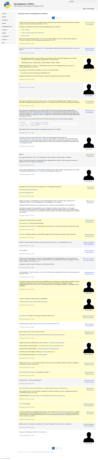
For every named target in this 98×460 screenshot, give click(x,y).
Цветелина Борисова (88, 317)
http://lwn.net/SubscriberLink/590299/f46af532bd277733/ (46, 323)
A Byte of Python (25, 29)
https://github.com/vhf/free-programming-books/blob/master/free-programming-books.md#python (42, 334)
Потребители (5, 36)
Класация (4, 39)
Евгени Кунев (90, 202)
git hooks (72, 1)
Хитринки (4, 29)
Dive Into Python (25, 35)
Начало (4, 13)
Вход (84, 8)
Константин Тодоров (89, 260)
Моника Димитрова (89, 405)
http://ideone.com (33, 261)
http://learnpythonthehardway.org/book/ (28, 189)
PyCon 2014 (22, 403)
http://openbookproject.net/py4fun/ (27, 372)
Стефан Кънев (90, 156)
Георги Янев (91, 188)
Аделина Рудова (89, 236)
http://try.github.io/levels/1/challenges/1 (65, 411)
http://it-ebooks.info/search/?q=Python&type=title (30, 48)
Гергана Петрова (89, 50)
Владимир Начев (89, 274)
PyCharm (42, 38)
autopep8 (45, 101)
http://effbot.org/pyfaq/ (42, 354)
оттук (47, 102)
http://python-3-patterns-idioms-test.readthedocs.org (51, 345)
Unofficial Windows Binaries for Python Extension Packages (33, 301)
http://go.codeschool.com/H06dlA (27, 415)
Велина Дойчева (89, 325)
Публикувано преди (26, 43)
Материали (5, 20)
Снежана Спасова (89, 364)
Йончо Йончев (88, 70)
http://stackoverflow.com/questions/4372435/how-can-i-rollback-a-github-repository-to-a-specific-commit (43, 388)
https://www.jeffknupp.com (48, 351)
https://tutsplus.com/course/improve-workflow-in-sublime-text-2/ (35, 138)
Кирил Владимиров (89, 244)
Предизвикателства (7, 26)
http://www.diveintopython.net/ (26, 192)
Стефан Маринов (89, 252)
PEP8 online (22, 234)
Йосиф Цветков (90, 112)
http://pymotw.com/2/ (28, 362)
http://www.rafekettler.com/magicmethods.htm (48, 348)
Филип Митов (90, 390)
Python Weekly (22, 315)
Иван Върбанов (89, 95)
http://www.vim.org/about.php (39, 171)
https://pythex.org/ (23, 223)
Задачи (4, 23)
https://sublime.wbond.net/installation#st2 (42, 113)
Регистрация (90, 8)
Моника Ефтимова (88, 354)
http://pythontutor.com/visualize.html (27, 226)
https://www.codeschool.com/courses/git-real (54, 413)
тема (62, 424)
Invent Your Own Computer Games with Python (33, 32)
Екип (3, 42)
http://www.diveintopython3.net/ (57, 342)
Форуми (4, 33)
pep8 (57, 102)
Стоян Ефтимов (90, 24)
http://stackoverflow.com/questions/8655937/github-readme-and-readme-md (47, 395)
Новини (4, 16)
